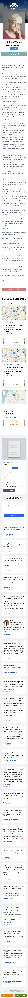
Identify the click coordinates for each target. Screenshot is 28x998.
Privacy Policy (10, 991)
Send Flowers (14, 424)
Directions (14, 339)
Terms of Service (18, 991)
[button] (14, 311)
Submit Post (14, 515)
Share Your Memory (9, 490)
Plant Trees (14, 342)
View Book (7, 468)
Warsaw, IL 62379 (11, 417)
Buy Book (15, 468)
